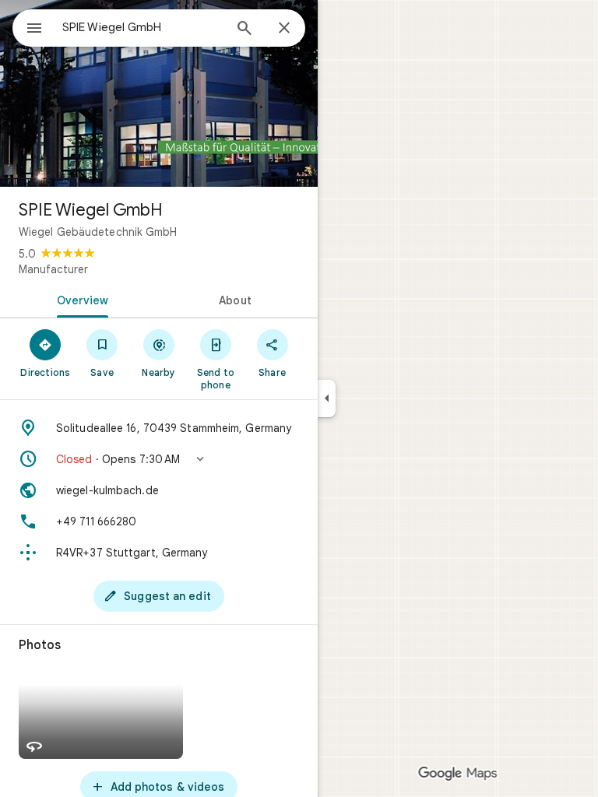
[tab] (79, 299)
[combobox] (142, 27)
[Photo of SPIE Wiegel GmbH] (159, 93)
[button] (159, 459)
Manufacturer (53, 269)
